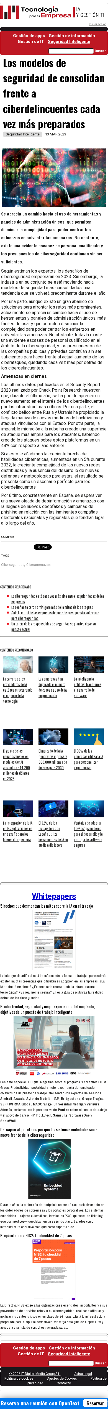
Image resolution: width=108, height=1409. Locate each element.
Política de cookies (19, 1378)
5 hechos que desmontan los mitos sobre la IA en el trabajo (46, 906)
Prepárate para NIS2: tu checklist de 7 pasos (36, 1235)
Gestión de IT (31, 41)
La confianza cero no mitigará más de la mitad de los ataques (52, 607)
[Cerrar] (106, 1403)
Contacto (64, 1383)
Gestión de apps (29, 35)
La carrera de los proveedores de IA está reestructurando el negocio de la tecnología (17, 690)
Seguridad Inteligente (69, 41)
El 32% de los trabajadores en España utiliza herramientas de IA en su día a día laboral (53, 834)
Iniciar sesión (97, 24)
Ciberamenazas (38, 565)
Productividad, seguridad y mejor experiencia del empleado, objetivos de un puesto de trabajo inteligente (47, 1009)
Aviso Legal (83, 1374)
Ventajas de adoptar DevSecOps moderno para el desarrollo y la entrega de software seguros (88, 834)
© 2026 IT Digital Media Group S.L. (35, 1374)
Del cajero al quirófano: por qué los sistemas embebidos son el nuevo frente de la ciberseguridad (49, 1132)
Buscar (100, 51)
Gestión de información (72, 35)
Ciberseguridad (12, 565)
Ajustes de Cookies (62, 1378)
